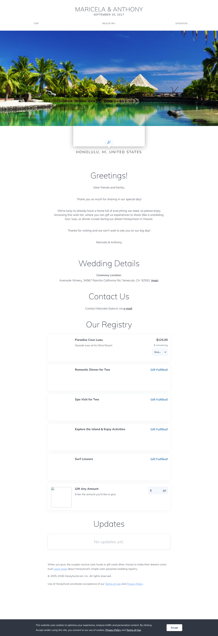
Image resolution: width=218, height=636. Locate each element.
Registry (109, 23)
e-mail (127, 308)
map (155, 280)
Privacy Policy (135, 583)
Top (36, 23)
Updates (182, 23)
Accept (174, 627)
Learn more (60, 568)
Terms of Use (113, 583)
